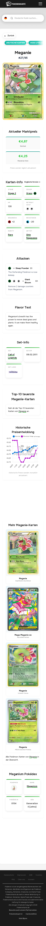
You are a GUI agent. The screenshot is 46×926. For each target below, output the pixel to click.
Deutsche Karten (15, 42)
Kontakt (31, 880)
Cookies (39, 875)
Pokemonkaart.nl (15, 914)
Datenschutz (9, 875)
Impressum (21, 875)
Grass (29, 193)
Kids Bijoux (23, 918)
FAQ (13, 880)
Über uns (21, 880)
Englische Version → (32, 182)
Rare (10, 234)
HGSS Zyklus (36, 42)
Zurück (9, 35)
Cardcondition (31, 914)
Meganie (22, 411)
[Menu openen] (40, 4)
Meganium (32, 786)
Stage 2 (12, 193)
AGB (30, 875)
